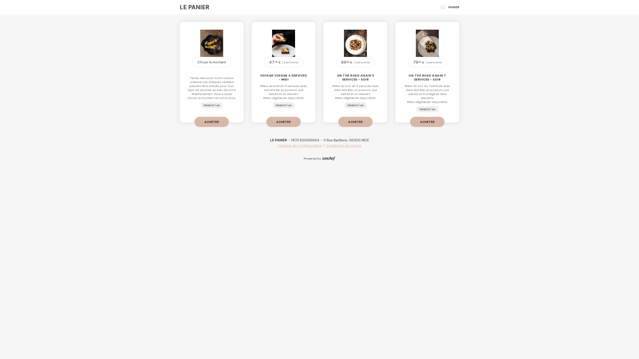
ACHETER (211, 122)
